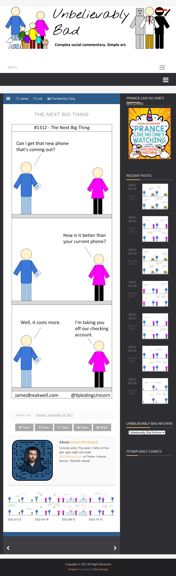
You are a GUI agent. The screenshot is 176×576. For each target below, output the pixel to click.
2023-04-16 (133, 186)
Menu (13, 67)
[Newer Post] (8, 548)
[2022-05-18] (48, 503)
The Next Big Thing (61, 114)
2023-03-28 (133, 284)
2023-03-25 (133, 381)
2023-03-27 (133, 316)
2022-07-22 (14, 519)
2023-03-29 (133, 251)
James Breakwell (84, 442)
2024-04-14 (133, 219)
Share (45, 427)
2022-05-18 (41, 519)
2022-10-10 (95, 519)
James (20, 415)
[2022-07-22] (21, 503)
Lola (28, 415)
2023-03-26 (133, 348)
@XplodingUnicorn (70, 456)
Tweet (26, 427)
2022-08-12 (68, 519)
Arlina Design (100, 569)
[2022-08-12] (75, 503)
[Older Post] (115, 548)
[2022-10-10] (102, 503)
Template (73, 569)
